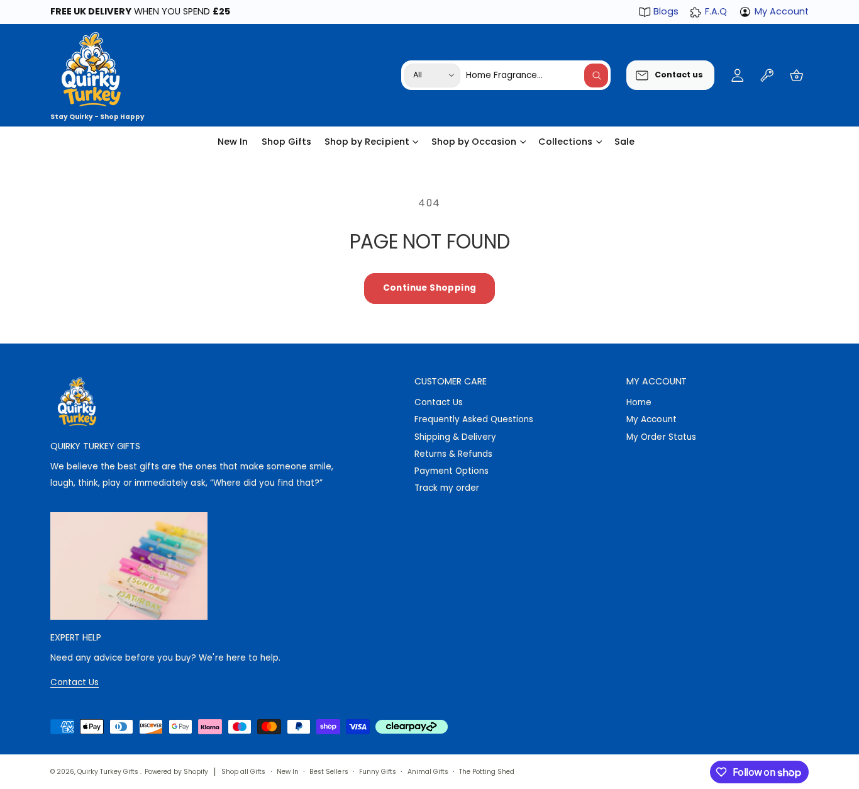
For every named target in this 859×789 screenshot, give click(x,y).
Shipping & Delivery (455, 437)
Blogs (666, 11)
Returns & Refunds (453, 454)
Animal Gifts (427, 771)
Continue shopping (430, 288)
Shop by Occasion (473, 141)
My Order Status (661, 437)
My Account (782, 11)
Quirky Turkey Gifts (108, 771)
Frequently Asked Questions (473, 419)
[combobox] (537, 75)
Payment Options (451, 471)
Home (638, 402)
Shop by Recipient (366, 141)
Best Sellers (328, 771)
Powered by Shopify (176, 771)
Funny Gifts (377, 771)
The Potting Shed (486, 771)
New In (288, 771)
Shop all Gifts (243, 771)
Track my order (446, 488)
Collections (565, 141)
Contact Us (438, 402)
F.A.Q (715, 11)
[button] (796, 75)
